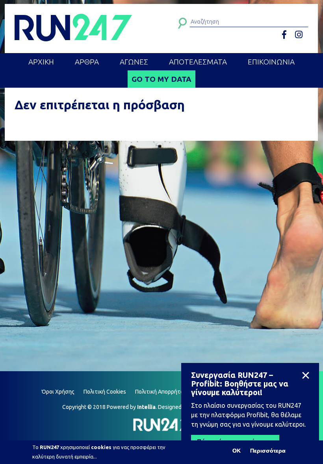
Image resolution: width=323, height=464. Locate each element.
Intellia (146, 407)
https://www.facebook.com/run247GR (287, 35)
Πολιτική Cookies (105, 392)
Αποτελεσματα (198, 61)
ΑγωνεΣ (134, 61)
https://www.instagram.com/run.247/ (300, 35)
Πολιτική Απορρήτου (161, 392)
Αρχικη (41, 61)
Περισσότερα (268, 450)
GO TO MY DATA (161, 79)
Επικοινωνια (271, 61)
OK (236, 450)
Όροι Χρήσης (58, 392)
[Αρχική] (73, 27)
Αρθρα (87, 61)
